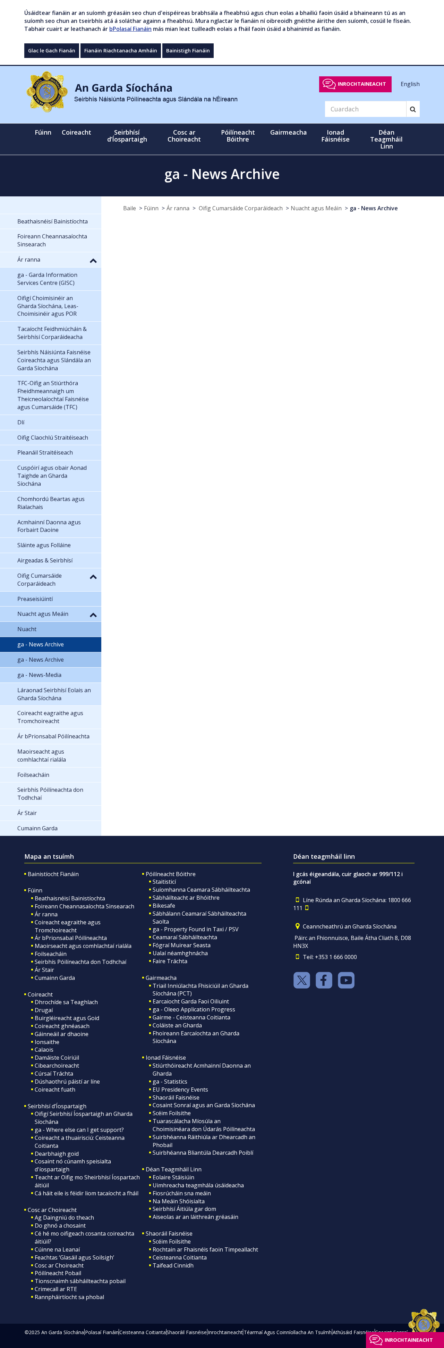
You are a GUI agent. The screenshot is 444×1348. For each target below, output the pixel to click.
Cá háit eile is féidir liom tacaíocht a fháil (86, 1193)
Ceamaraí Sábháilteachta (185, 937)
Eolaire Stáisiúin (173, 1177)
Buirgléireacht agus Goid (67, 1018)
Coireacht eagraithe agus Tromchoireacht (68, 926)
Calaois (44, 1049)
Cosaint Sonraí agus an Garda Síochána (204, 1105)
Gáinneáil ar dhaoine (61, 1034)
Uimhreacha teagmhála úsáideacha (198, 1185)
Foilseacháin (51, 954)
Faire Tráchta (170, 961)
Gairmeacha (161, 978)
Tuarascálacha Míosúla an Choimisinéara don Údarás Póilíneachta (204, 1125)
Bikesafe (164, 905)
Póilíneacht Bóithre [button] (238, 135)
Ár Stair (44, 970)
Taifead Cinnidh (173, 1265)
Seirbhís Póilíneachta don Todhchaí (80, 962)
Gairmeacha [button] (288, 132)
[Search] (413, 109)
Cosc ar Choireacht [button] (184, 135)
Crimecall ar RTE (56, 1289)
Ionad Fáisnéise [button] (335, 135)
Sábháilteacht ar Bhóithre (186, 897)
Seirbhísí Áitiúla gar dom (184, 1209)
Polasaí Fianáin (102, 1332)
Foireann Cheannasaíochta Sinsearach (84, 906)
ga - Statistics (170, 1081)
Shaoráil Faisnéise (176, 1097)
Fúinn (151, 208)
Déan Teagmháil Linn (174, 1169)
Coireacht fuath (55, 1089)
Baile (129, 208)
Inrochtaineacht (362, 83)
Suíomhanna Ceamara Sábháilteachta (201, 889)
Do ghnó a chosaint (60, 1225)
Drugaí (44, 1010)
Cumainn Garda (55, 978)
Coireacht (40, 994)
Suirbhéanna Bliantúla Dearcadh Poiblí (203, 1152)
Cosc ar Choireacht (52, 1210)
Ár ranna (177, 208)
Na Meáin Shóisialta (179, 1201)
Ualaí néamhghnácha (180, 953)
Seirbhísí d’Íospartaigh (57, 1106)
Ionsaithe (47, 1042)
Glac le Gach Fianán (51, 50)
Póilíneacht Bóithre (171, 874)
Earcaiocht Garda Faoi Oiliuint (191, 1001)
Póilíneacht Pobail (58, 1273)
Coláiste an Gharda (177, 1025)
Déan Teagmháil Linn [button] (386, 139)
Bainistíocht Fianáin (53, 874)
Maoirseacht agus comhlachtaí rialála (83, 946)
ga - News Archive (374, 208)
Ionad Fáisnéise (166, 1057)
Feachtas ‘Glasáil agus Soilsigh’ (74, 1257)
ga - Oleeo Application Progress (194, 1009)
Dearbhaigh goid (57, 1154)
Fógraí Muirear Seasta (182, 945)
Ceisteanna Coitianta (180, 1257)
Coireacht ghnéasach (62, 1026)
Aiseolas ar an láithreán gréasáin (195, 1217)
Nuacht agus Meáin (316, 208)
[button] (93, 260)
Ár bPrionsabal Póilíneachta (71, 938)
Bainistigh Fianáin (188, 50)
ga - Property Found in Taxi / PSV (196, 929)
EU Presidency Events (180, 1089)
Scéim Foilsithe (172, 1113)
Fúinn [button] (43, 132)
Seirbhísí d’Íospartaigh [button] (127, 135)
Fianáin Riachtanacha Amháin (120, 50)
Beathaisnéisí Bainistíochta (70, 898)
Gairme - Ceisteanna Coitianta (191, 1017)
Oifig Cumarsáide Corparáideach (240, 208)
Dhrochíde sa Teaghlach (66, 1002)
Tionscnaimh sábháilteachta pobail (80, 1281)
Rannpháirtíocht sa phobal (69, 1297)
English (410, 83)
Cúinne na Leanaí (57, 1249)
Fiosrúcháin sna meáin (182, 1193)
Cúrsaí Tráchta (54, 1073)
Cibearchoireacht (57, 1065)
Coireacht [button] (76, 132)
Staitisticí (164, 881)
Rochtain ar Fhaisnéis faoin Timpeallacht (205, 1249)
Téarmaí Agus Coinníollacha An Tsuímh (288, 1332)
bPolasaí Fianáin (130, 29)
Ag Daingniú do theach (64, 1217)
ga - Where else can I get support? (79, 1130)
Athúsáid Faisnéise (353, 1332)
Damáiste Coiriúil (57, 1057)
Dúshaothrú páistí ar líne (67, 1081)
